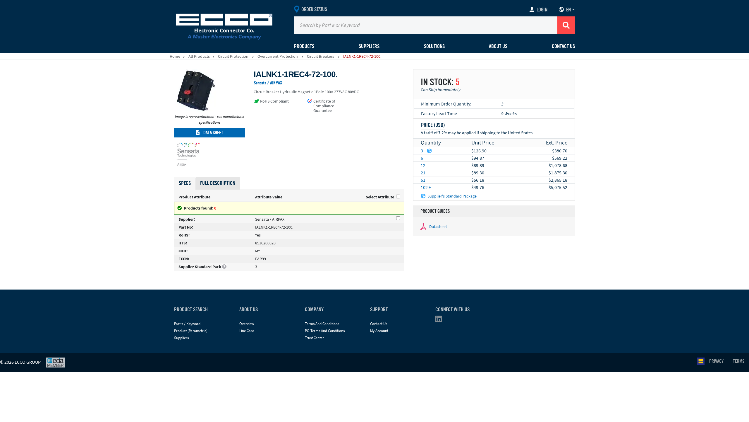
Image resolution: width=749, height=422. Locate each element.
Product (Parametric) (190, 330)
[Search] (566, 25)
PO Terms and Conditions (325, 330)
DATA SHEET (212, 132)
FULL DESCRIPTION (217, 183)
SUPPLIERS (369, 46)
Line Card (246, 330)
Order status (314, 9)
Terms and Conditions (322, 323)
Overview (246, 323)
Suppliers (181, 337)
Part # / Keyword (187, 323)
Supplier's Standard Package (452, 196)
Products (304, 46)
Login (542, 10)
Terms (738, 361)
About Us (498, 46)
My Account (379, 330)
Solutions (434, 46)
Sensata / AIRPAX (268, 83)
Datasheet (438, 226)
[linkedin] (440, 320)
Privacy (716, 361)
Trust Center (314, 337)
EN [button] (568, 10)
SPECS (185, 183)
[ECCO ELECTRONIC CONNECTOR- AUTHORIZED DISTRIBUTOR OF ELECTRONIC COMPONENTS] (224, 25)
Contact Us (563, 46)
